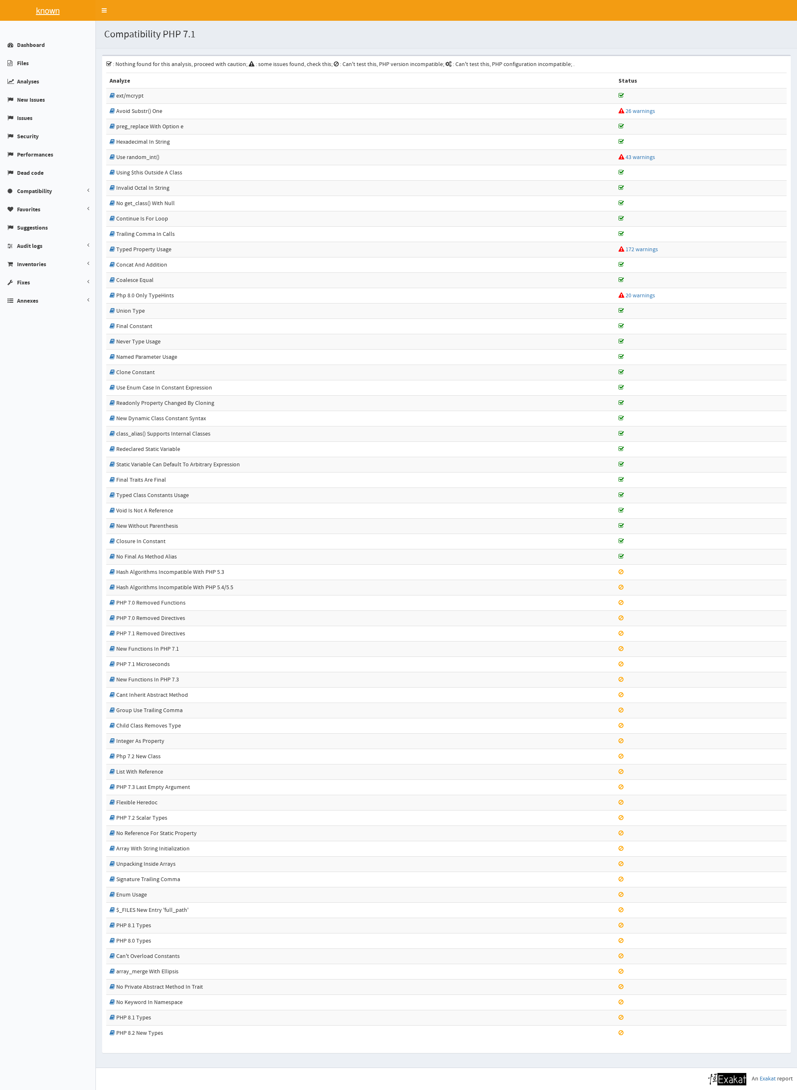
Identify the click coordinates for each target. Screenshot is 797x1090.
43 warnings (640, 157)
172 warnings (642, 249)
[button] (104, 10)
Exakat (768, 1079)
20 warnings (640, 295)
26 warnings (640, 111)
